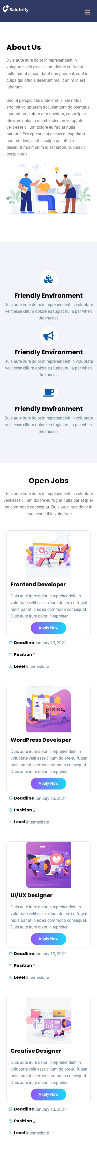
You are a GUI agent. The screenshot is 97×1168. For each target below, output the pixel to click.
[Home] (16, 8)
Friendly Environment (48, 295)
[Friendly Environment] (49, 279)
